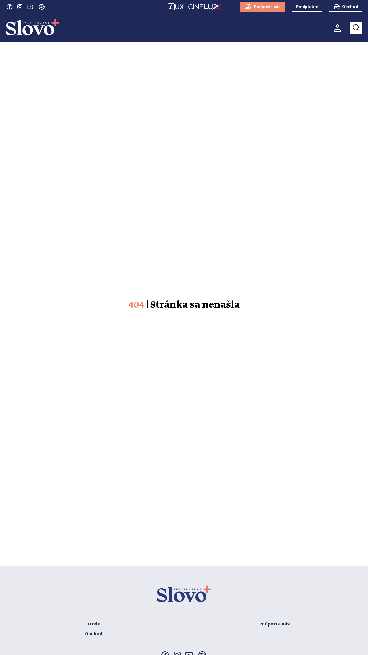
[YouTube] (30, 6)
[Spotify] (41, 6)
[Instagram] (19, 6)
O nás (94, 624)
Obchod (93, 634)
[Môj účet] (337, 28)
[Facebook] (9, 6)
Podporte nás (274, 624)
